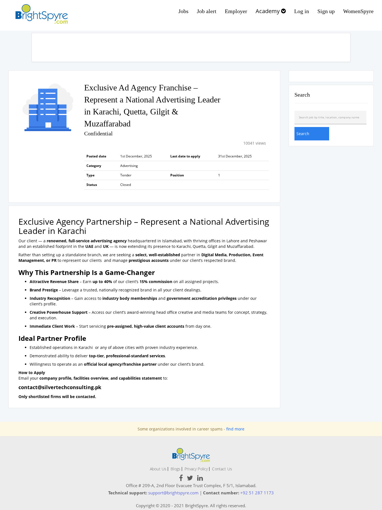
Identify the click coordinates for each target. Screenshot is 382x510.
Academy (268, 11)
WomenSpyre (358, 11)
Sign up (326, 11)
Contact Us (222, 468)
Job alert (206, 11)
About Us (158, 468)
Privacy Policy (196, 468)
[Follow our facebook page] (181, 479)
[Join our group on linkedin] (200, 479)
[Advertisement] (191, 47)
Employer (236, 11)
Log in (301, 11)
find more (235, 429)
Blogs (175, 468)
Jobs (183, 11)
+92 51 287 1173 (257, 492)
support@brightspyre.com (173, 492)
